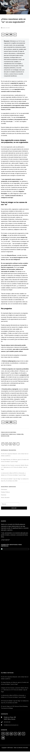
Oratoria (13, 432)
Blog (14, 434)
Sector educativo (5, 497)
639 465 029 (7, 722)
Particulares (4, 489)
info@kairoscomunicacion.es (11, 725)
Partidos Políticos (5, 492)
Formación (20, 434)
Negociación (5, 436)
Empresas (3, 494)
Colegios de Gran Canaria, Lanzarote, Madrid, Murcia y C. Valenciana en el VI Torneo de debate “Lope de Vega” (14, 467)
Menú (27, 3)
